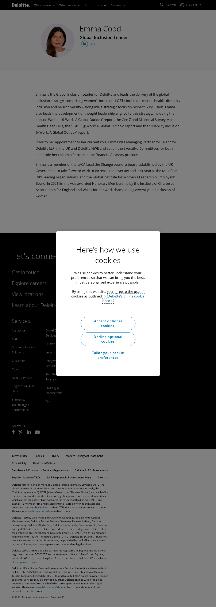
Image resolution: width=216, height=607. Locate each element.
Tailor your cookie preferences (108, 355)
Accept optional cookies (108, 323)
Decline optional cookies (108, 339)
